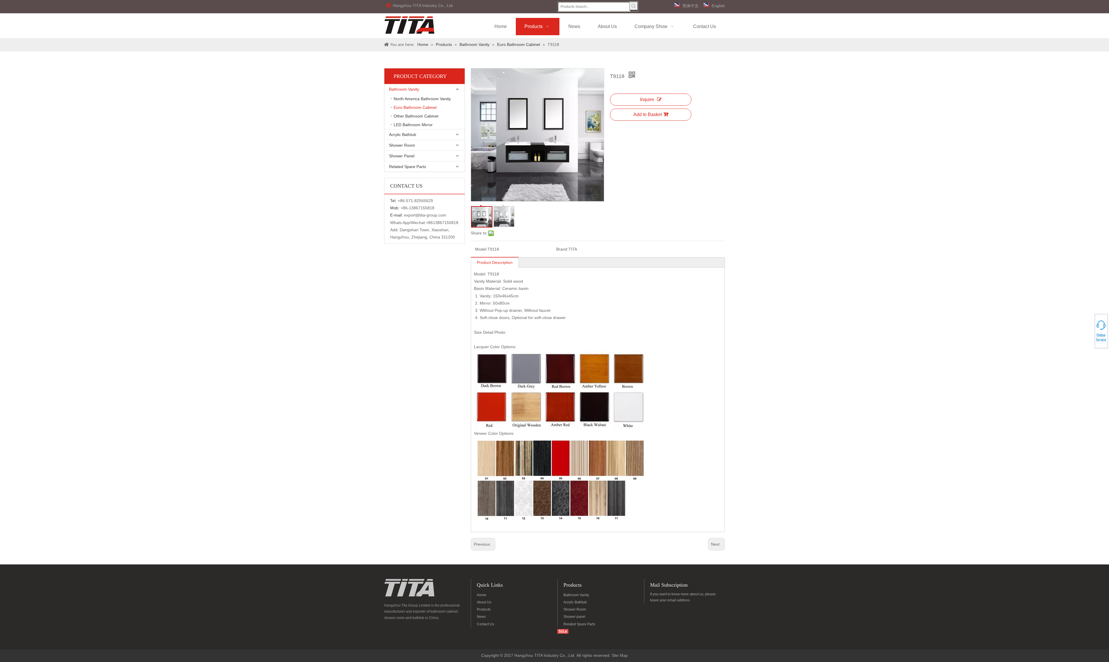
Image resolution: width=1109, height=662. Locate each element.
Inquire (647, 99)
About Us (484, 602)
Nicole (1087, 334)
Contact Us (485, 624)
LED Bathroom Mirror (413, 124)
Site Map (620, 655)
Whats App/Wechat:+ (409, 222)
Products (484, 609)
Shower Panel (401, 156)
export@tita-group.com (425, 215)
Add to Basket (647, 114)
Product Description (495, 262)
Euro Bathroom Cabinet (415, 107)
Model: (481, 249)
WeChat (1087, 327)
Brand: (562, 249)
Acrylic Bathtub (402, 134)
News (481, 617)
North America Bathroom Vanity (422, 98)
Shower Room (402, 145)
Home (481, 595)
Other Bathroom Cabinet (416, 116)
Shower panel (574, 617)
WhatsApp (1088, 329)
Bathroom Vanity (404, 89)
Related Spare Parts (407, 166)
